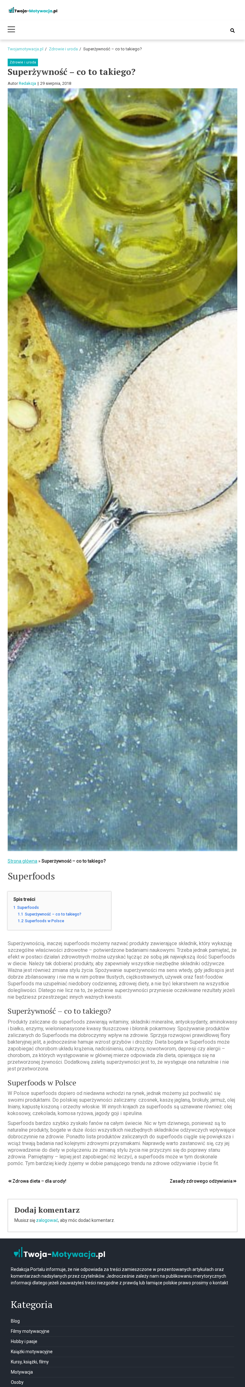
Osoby (17, 1382)
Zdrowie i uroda (23, 62)
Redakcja (27, 83)
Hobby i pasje (24, 1341)
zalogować (47, 1220)
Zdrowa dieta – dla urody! (39, 1181)
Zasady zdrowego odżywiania (201, 1181)
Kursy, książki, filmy (30, 1361)
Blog (15, 1321)
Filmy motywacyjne (30, 1331)
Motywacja (22, 1372)
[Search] (232, 30)
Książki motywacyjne (32, 1351)
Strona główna (22, 861)
